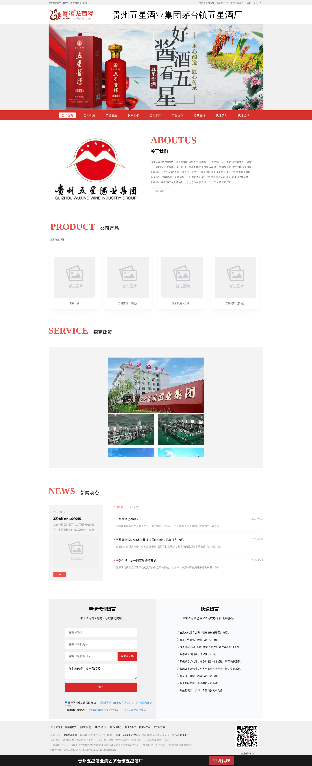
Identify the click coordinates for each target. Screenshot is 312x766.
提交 (100, 686)
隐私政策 (145, 727)
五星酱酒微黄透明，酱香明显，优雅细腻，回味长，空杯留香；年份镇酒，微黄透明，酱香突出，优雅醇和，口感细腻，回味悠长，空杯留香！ (195, 526)
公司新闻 (155, 115)
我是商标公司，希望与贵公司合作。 (200, 683)
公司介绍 (89, 115)
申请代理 (221, 760)
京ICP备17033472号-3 (128, 735)
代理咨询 (243, 115)
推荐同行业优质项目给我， (82, 702)
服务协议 (130, 727)
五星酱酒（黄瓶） (235, 303)
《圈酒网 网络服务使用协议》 (115, 702)
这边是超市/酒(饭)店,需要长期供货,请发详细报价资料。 (211, 647)
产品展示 (177, 115)
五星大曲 (75, 303)
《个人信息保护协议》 (136, 710)
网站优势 (71, 727)
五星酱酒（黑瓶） (128, 303)
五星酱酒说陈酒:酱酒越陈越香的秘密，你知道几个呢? (150, 539)
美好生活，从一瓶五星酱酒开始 (136, 560)
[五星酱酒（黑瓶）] (128, 275)
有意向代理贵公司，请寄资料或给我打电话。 (205, 632)
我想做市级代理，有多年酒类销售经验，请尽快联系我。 (211, 668)
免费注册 (77, 2)
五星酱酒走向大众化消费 (67, 518)
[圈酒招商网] (71, 15)
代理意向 (221, 115)
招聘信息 (86, 727)
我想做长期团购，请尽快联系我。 (199, 654)
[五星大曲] (74, 275)
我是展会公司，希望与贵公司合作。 (200, 676)
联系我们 (133, 115)
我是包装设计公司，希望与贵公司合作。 (202, 690)
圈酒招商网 (70, 735)
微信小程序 (236, 2)
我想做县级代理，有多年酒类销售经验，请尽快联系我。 (211, 661)
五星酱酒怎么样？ (127, 519)
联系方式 (160, 727)
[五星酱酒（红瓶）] (182, 275)
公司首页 (67, 115)
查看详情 (160, 191)
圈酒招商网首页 (206, 2)
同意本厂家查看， (77, 710)
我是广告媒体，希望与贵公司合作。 (200, 640)
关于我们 (56, 727)
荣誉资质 (111, 115)
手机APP (221, 2)
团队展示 (100, 727)
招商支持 (199, 115)
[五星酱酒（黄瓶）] (235, 275)
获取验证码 (127, 656)
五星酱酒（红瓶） (182, 303)
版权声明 (115, 727)
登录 (85, 2)
